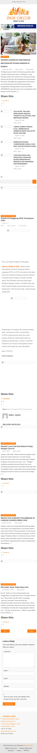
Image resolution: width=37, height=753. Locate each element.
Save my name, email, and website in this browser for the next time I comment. (17, 698)
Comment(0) (29, 69)
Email (6, 678)
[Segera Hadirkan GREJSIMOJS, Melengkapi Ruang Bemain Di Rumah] (18, 43)
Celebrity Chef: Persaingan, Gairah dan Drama (32, 631)
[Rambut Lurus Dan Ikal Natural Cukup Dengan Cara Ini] (18, 433)
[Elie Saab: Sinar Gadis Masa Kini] (18, 571)
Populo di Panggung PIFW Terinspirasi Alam (19, 409)
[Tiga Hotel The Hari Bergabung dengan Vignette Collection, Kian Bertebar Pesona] (6, 114)
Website (6, 686)
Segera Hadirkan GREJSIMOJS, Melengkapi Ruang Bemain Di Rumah (16, 63)
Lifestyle (5, 56)
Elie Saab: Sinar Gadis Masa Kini (14, 587)
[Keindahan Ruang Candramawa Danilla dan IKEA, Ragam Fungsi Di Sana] (6, 145)
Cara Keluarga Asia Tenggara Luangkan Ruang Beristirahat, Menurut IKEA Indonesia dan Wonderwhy (23, 159)
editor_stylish (19, 69)
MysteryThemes (28, 745)
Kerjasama (11, 750)
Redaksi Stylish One (11, 748)
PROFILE (26, 750)
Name (6, 670)
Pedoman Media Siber (25, 748)
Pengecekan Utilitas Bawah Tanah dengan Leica (7, 631)
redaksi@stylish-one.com (8, 731)
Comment (7, 651)
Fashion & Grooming (8, 216)
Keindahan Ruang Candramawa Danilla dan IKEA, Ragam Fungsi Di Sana (25, 144)
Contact (19, 750)
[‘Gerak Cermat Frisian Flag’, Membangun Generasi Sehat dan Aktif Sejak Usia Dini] (6, 129)
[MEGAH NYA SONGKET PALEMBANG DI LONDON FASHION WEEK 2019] (18, 502)
